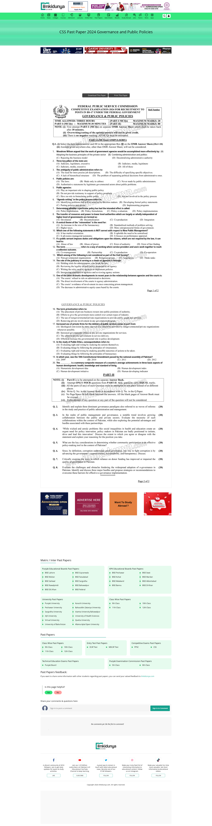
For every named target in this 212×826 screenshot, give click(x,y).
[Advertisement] (106, 70)
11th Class (116, 607)
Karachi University (82, 603)
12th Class (146, 607)
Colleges (55, 18)
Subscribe (79, 775)
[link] (78, 6)
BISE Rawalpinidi (51, 585)
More (146, 18)
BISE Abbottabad (149, 581)
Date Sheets (109, 18)
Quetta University (82, 620)
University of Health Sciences (87, 616)
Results (117, 18)
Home (43, 18)
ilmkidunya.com (147, 676)
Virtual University (52, 620)
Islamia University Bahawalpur (87, 611)
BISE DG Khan (50, 589)
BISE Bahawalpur (82, 585)
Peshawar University (53, 607)
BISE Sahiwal (50, 581)
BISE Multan (50, 577)
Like (53, 775)
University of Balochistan (55, 624)
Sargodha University (53, 611)
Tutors (140, 18)
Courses (63, 18)
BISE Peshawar (118, 572)
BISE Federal (80, 589)
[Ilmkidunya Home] (53, 6)
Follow (106, 775)
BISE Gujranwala (82, 572)
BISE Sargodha (81, 581)
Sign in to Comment (160, 708)
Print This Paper (121, 95)
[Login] (169, 16)
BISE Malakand (118, 581)
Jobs (134, 18)
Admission (71, 18)
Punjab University (52, 603)
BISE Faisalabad (81, 577)
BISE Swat (146, 572)
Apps (152, 18)
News (49, 18)
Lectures (80, 18)
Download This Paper (97, 95)
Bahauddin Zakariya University (87, 607)
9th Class (116, 603)
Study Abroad (126, 18)
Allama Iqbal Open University (87, 624)
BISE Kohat (116, 577)
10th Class (146, 603)
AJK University (51, 616)
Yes (48, 692)
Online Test (88, 18)
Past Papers (98, 18)
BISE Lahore (50, 572)
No (58, 692)
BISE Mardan (147, 577)
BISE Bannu (116, 585)
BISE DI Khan (147, 585)
